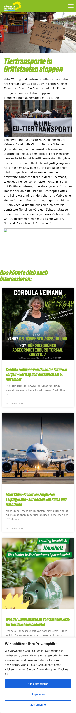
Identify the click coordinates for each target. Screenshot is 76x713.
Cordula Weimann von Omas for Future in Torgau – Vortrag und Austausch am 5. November (36, 374)
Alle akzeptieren (38, 683)
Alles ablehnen (38, 704)
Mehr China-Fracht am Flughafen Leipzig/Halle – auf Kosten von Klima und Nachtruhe (36, 499)
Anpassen (38, 694)
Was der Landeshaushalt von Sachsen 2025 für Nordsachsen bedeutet (38, 622)
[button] (70, 6)
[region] (38, 675)
